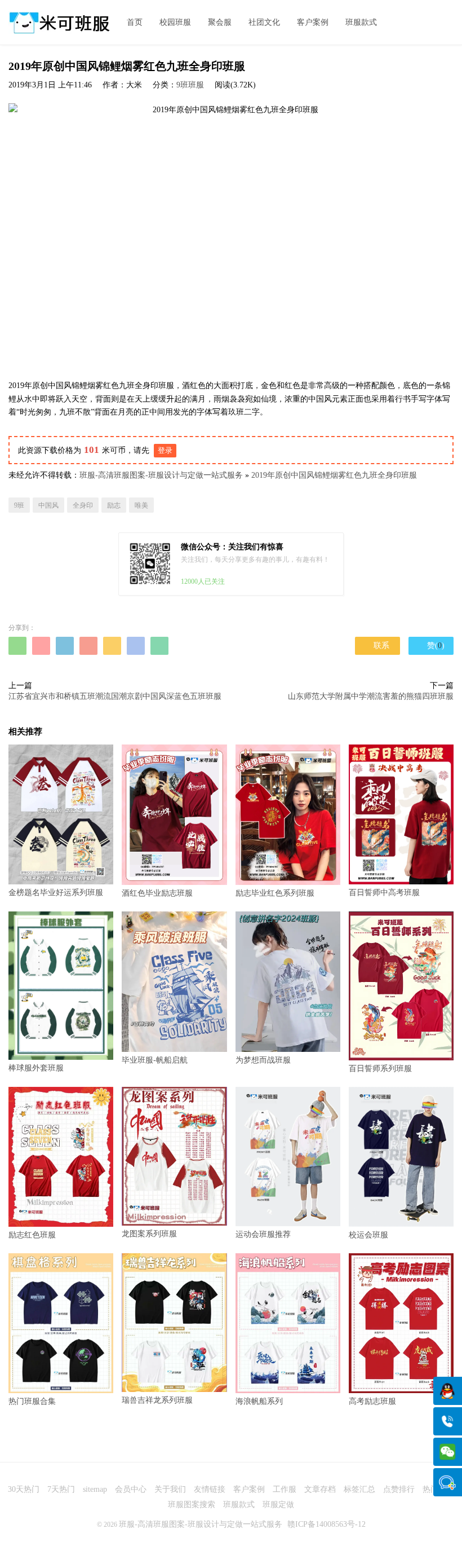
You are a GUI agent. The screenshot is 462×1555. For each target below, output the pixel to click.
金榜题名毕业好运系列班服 (55, 892)
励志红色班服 (32, 1235)
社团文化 (264, 22)
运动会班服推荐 (263, 1234)
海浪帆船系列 (259, 1401)
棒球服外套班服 (36, 1068)
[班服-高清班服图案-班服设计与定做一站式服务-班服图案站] (59, 22)
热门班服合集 (32, 1401)
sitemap (95, 1489)
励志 (114, 505)
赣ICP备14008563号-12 (326, 1524)
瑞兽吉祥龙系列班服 (157, 1400)
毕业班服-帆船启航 (155, 1060)
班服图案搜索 (191, 1504)
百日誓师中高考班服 (384, 892)
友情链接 (209, 1489)
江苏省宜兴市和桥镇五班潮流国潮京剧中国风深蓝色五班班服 (114, 696)
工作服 (284, 1489)
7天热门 (61, 1489)
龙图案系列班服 (149, 1234)
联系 (377, 645)
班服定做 (278, 1504)
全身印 (83, 505)
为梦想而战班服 (263, 1060)
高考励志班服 (372, 1401)
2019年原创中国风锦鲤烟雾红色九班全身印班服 (334, 475)
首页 (135, 22)
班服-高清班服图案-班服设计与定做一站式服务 (161, 475)
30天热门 (23, 1489)
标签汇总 (359, 1489)
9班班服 (190, 85)
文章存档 (320, 1489)
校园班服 (175, 22)
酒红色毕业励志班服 (157, 893)
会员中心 (130, 1489)
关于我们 (170, 1489)
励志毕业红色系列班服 (275, 893)
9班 (19, 505)
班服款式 (361, 22)
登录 (165, 450)
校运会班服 (368, 1235)
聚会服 (220, 22)
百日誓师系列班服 (380, 1068)
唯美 (141, 505)
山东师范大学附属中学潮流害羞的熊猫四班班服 (371, 696)
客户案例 (312, 22)
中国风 (48, 505)
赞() (431, 645)
